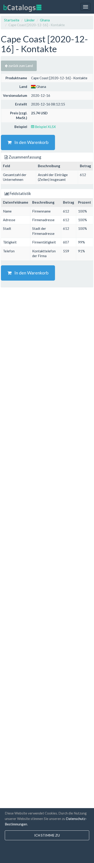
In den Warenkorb (30, 142)
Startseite (11, 20)
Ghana (45, 20)
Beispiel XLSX (45, 127)
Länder (29, 20)
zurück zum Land (20, 66)
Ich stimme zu (47, 835)
